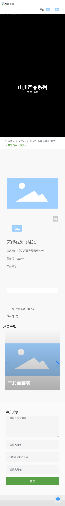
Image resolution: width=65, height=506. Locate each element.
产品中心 (21, 141)
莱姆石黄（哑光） (25, 308)
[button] (57, 364)
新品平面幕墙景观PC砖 (42, 141)
